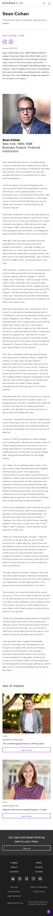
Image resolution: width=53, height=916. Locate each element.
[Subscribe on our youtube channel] (40, 878)
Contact (39, 871)
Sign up (26, 848)
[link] (11, 42)
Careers (39, 867)
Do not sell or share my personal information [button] (38, 902)
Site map (14, 886)
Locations (14, 871)
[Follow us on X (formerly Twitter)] (19, 878)
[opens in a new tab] (33, 878)
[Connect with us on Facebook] (26, 878)
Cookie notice (39, 891)
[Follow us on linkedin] (13, 878)
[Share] (4, 42)
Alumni (14, 867)
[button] (7, 42)
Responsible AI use (15, 902)
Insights (14, 862)
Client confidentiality (39, 886)
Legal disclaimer (14, 895)
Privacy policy (14, 891)
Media (39, 862)
